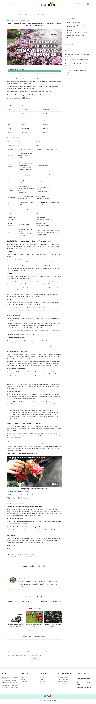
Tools (51, 9)
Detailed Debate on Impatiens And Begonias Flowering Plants (77, 25)
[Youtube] (12, 4)
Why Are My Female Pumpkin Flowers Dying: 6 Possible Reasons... (84, 689)
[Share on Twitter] (38, 596)
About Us (23, 679)
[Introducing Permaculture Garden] (53, 617)
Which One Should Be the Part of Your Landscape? (76, 29)
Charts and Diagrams (63, 679)
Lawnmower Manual (62, 677)
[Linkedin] (9, 589)
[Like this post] (35, 596)
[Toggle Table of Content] (86, 18)
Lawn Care (20, 9)
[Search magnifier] (88, 4)
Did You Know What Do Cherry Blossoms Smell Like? (21, 554)
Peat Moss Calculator (63, 683)
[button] (9, 621)
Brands (45, 9)
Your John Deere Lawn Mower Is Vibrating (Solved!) (77, 54)
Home (8, 9)
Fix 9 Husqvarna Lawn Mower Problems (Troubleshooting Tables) (84, 678)
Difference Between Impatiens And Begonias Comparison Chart (75, 21)
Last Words (69, 37)
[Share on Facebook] (37, 596)
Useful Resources (73, 9)
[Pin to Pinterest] (40, 596)
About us (13, 9)
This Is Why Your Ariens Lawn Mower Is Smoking (76, 59)
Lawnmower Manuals (61, 9)
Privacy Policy (24, 681)
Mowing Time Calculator (63, 687)
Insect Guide (37, 9)
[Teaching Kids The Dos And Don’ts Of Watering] (15, 617)
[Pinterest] (10, 4)
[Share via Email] (41, 596)
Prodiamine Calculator (63, 681)
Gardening (28, 9)
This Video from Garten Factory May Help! (77, 32)
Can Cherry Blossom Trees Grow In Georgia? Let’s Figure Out (23, 556)
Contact (83, 9)
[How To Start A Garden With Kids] (34, 617)
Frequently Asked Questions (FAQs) (75, 35)
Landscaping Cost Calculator (64, 685)
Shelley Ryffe (13, 18)
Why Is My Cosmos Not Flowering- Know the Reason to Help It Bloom (25, 552)
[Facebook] (8, 4)
